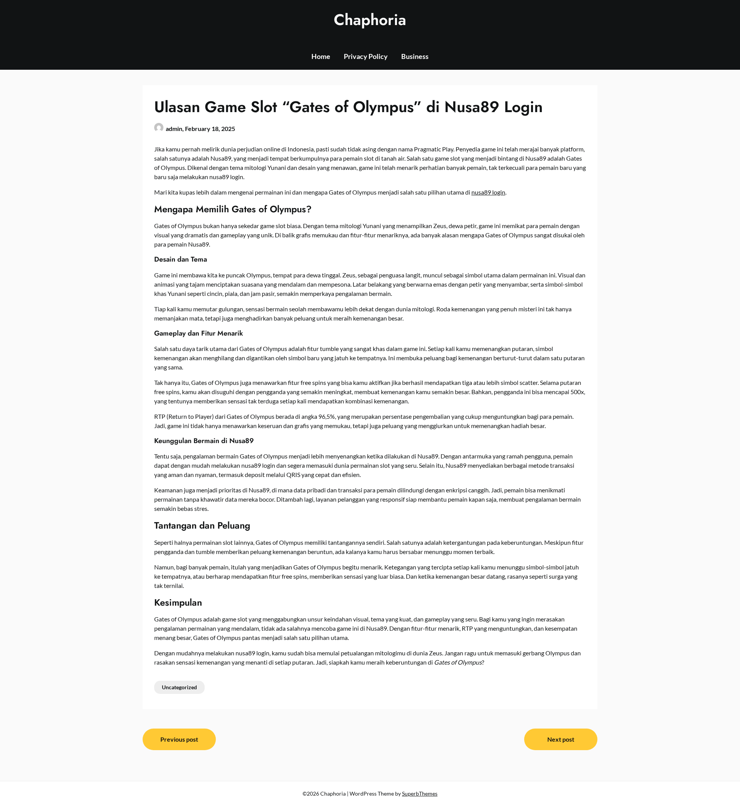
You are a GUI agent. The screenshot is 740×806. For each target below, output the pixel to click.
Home (320, 56)
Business (415, 56)
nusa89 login (488, 192)
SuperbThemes (419, 793)
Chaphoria (370, 20)
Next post (560, 739)
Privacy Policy (366, 56)
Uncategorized (179, 687)
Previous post (179, 739)
